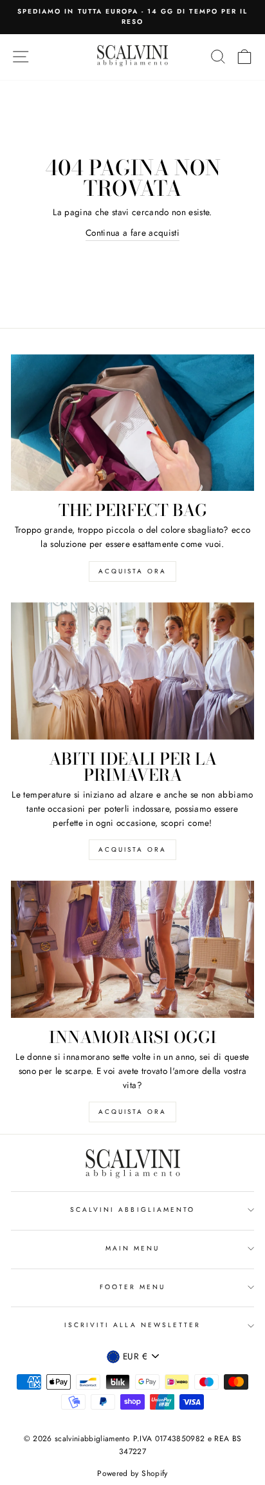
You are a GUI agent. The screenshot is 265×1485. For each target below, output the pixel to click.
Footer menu (133, 1287)
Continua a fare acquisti (132, 232)
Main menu (132, 1248)
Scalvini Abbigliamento (132, 1209)
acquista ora (132, 571)
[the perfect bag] (132, 423)
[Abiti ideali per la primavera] (132, 671)
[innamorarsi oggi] (132, 949)
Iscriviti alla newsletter (132, 1325)
